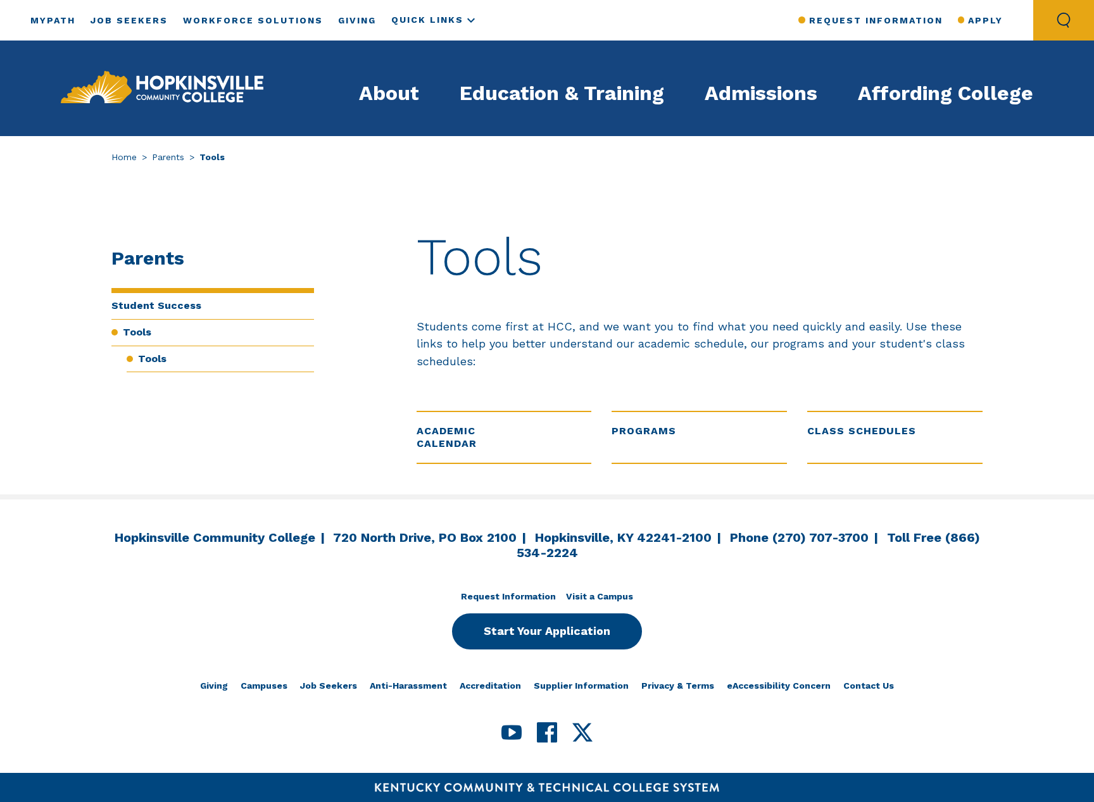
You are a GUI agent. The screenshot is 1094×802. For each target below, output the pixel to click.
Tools (137, 332)
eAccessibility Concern (779, 685)
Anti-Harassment (408, 685)
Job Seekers (129, 20)
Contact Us (868, 685)
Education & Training (562, 93)
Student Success (156, 305)
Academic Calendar (447, 437)
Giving (357, 20)
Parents (168, 157)
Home (124, 157)
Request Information (875, 20)
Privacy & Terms (677, 685)
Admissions (761, 93)
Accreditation (490, 685)
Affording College (945, 93)
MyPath (52, 20)
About (389, 93)
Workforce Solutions (253, 20)
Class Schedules (861, 431)
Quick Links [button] (427, 20)
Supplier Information (581, 685)
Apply (985, 20)
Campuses (264, 685)
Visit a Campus (599, 596)
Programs (644, 431)
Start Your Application (547, 630)
